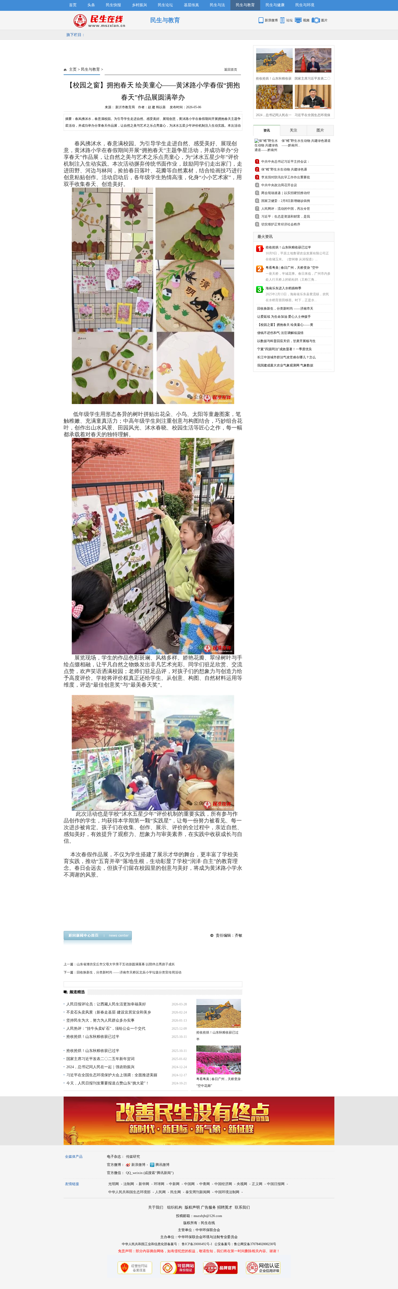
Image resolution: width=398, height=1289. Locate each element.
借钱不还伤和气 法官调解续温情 (280, 333)
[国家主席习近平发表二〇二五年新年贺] (311, 60)
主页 (73, 69)
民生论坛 (165, 5)
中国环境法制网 (227, 1192)
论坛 (289, 20)
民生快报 (113, 5)
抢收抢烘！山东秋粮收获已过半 (92, 1037)
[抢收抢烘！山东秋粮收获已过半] (218, 1013)
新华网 (144, 1184)
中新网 (174, 1184)
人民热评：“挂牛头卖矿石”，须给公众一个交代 (105, 1028)
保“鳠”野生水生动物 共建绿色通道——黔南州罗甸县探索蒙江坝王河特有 (285, 170)
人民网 (160, 1192)
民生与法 (217, 5)
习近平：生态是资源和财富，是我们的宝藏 (285, 217)
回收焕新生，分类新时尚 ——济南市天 (285, 308)
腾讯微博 (162, 1165)
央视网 (242, 1184)
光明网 (113, 1184)
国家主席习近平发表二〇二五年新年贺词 (100, 1059)
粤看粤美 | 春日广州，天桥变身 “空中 (292, 268)
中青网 (204, 1184)
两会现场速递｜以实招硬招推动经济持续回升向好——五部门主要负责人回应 (285, 194)
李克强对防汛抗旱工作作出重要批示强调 (285, 178)
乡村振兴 (139, 5)
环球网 (159, 1184)
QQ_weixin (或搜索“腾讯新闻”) (150, 1173)
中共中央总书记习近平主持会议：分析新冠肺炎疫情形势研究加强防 (285, 162)
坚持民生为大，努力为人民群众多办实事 (100, 1020)
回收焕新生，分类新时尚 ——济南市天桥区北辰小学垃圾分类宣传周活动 (129, 972)
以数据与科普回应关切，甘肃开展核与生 (286, 341)
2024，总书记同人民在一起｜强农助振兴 (100, 1067)
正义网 (257, 1184)
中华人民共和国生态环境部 (129, 1192)
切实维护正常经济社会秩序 (280, 224)
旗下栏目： (75, 35)
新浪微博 (271, 20)
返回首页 (230, 69)
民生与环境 (304, 5)
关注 (293, 130)
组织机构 (174, 1207)
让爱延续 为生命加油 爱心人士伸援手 (284, 317)
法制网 (128, 1184)
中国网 (189, 1184)
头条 (91, 5)
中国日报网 (276, 1184)
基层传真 (191, 5)
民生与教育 (245, 5)
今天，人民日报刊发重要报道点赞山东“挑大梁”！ (107, 1083)
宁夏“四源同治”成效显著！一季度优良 (284, 349)
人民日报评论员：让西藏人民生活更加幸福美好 (106, 1004)
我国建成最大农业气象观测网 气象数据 (285, 365)
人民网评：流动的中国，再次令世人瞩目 (285, 209)
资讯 (266, 130)
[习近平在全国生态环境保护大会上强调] (311, 96)
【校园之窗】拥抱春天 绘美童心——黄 (285, 325)
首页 (73, 5)
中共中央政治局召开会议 (279, 185)
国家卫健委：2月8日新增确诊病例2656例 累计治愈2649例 (285, 202)
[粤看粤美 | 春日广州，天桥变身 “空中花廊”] (218, 1059)
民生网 (175, 1192)
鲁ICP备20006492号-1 (197, 1244)
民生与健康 (275, 5)
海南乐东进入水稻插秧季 (283, 288)
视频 (306, 20)
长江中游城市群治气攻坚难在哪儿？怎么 (286, 357)
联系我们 (242, 1207)
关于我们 (155, 1207)
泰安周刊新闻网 (197, 1192)
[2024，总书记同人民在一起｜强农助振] (273, 96)
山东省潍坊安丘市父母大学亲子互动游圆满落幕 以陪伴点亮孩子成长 (126, 964)
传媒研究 (133, 1156)
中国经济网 (223, 1184)
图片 (324, 20)
